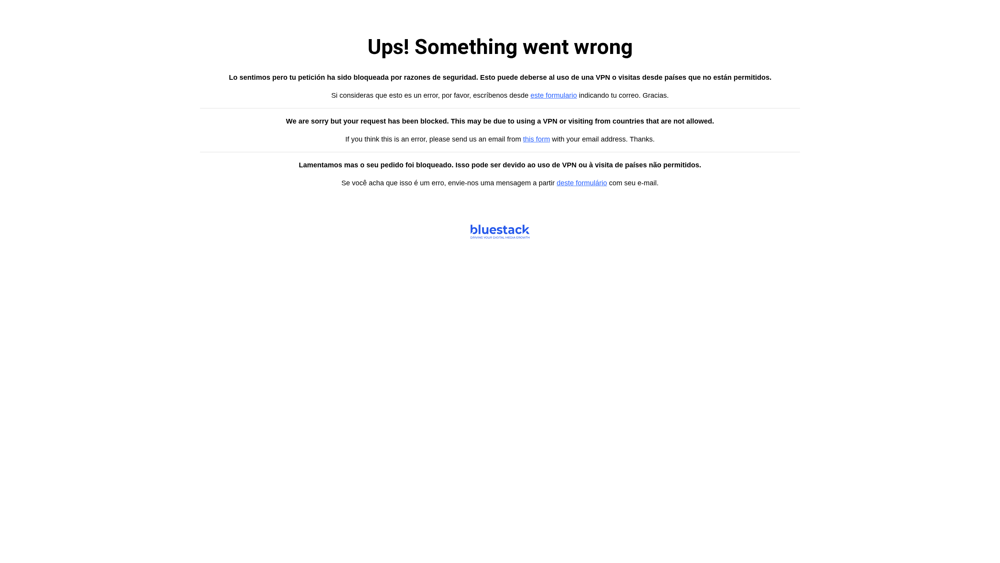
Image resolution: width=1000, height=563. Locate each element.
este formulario (553, 95)
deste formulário (582, 183)
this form (536, 139)
